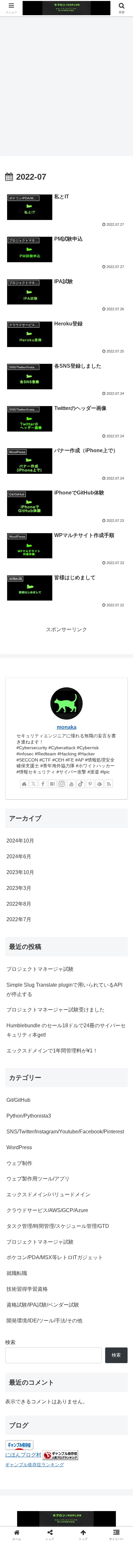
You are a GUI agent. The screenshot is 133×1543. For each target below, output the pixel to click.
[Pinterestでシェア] (99, 1021)
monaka (67, 727)
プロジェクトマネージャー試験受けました (55, 1009)
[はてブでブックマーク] (66, 1021)
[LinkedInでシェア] (110, 1021)
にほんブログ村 (23, 1455)
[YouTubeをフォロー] (71, 784)
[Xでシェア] (12, 1021)
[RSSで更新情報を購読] (109, 784)
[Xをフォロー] (33, 784)
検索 (10, 1342)
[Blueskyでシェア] (34, 1021)
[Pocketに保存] (77, 1021)
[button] (119, 1064)
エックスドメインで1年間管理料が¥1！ (52, 1050)
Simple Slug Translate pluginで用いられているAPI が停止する (64, 989)
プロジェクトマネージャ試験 (40, 969)
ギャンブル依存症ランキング (34, 1464)
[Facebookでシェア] (55, 1021)
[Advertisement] (66, 85)
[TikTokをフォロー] (81, 784)
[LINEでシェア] (88, 1021)
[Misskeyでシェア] (44, 1021)
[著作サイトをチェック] (24, 784)
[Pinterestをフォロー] (90, 784)
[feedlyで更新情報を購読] (99, 784)
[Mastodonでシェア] (23, 1021)
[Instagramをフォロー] (61, 784)
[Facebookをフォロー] (43, 784)
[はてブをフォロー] (52, 784)
